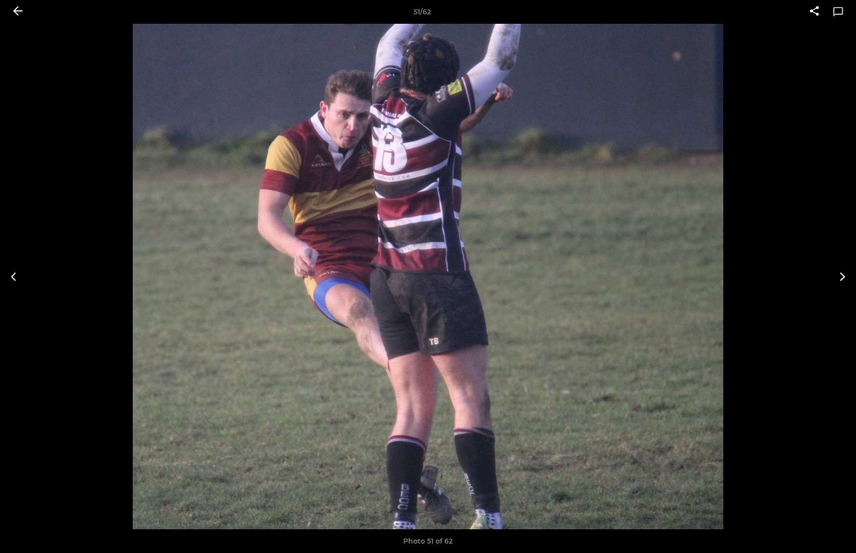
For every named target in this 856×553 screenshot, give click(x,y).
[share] (814, 12)
